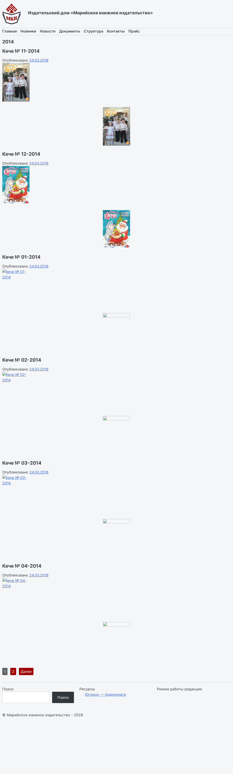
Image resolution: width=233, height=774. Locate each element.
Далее (26, 671)
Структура (93, 31)
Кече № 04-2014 (21, 566)
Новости (48, 31)
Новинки (28, 31)
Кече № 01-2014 (21, 257)
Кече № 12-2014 (21, 154)
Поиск (8, 689)
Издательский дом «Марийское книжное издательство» (90, 12)
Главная (9, 31)
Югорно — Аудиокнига (105, 694)
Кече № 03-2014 (21, 463)
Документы (69, 31)
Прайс (134, 31)
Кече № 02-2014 (21, 360)
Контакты (116, 31)
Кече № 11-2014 (21, 51)
